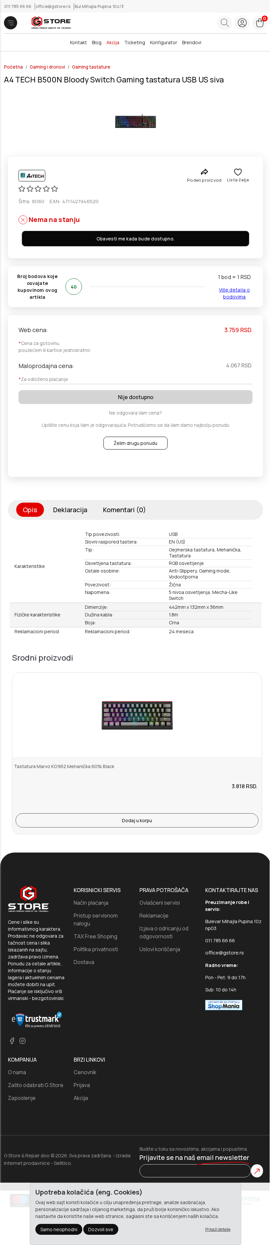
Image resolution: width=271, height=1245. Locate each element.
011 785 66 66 (18, 6)
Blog (96, 42)
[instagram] (22, 1041)
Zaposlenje (22, 1098)
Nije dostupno (135, 397)
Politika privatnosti (96, 949)
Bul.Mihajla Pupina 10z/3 (99, 6)
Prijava (82, 1085)
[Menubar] (10, 22)
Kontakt (78, 42)
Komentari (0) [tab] (124, 509)
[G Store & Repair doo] (49, 23)
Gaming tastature (91, 67)
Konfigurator (163, 42)
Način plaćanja (91, 902)
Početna (13, 67)
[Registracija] (242, 23)
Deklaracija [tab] (70, 509)
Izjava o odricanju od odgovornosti (163, 932)
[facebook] (12, 1041)
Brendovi (191, 42)
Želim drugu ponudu (135, 443)
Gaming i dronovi (47, 67)
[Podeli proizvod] (204, 172)
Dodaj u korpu (137, 820)
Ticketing (134, 42)
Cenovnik (85, 1072)
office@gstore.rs (53, 6)
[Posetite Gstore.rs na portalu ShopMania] (223, 1004)
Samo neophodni (58, 1229)
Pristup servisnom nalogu (96, 919)
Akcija (112, 42)
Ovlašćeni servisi (159, 902)
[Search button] (224, 23)
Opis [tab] (30, 509)
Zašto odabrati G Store (35, 1085)
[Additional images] (135, 121)
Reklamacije (154, 915)
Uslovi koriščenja (159, 949)
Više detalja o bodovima (234, 293)
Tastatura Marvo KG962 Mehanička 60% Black (64, 766)
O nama (17, 1072)
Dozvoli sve (100, 1229)
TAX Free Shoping (95, 936)
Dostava (84, 962)
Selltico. (63, 1163)
